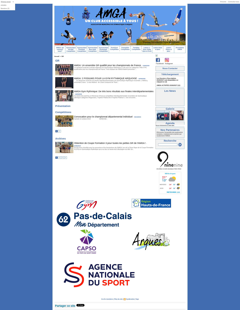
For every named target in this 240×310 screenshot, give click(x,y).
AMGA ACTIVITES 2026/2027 (167, 85)
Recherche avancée (162, 147)
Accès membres (107, 298)
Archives (60, 138)
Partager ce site (65, 305)
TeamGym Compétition (114, 48)
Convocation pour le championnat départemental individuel (103, 116)
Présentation (62, 106)
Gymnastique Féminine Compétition (82, 49)
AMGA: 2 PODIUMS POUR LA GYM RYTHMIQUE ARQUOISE (105, 78)
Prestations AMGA (180, 48)
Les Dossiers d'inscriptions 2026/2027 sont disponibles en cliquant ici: (167, 79)
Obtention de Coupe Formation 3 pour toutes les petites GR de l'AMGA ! (110, 143)
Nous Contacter (170, 68)
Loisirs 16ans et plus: (169, 49)
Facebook (160, 63)
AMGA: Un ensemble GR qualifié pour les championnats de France (107, 65)
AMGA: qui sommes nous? (60, 49)
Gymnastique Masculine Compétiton (93, 49)
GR (63, 56)
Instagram (169, 63)
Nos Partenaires (170, 129)
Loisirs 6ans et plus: (157, 48)
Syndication (130, 298)
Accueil (56, 56)
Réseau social (6, 2)
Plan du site (118, 298)
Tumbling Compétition (136, 48)
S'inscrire (223, 2)
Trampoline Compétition (125, 48)
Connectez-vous (233, 2)
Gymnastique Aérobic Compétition (71, 49)
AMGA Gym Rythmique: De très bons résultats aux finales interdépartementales (114, 91)
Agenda (170, 122)
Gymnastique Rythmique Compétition (103, 49)
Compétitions (63, 112)
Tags (137, 298)
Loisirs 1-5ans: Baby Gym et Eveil (146, 49)
